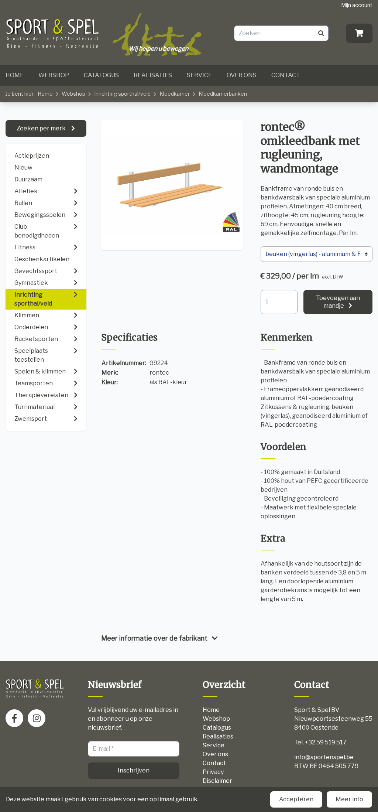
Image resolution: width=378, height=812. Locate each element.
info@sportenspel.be (324, 757)
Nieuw (23, 167)
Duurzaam (28, 179)
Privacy (213, 771)
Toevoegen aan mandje (338, 301)
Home (15, 75)
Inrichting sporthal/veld (122, 94)
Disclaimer (217, 780)
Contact (285, 75)
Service (199, 75)
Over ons (242, 75)
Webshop (53, 75)
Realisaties (153, 75)
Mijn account (356, 5)
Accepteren (296, 799)
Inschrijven (134, 770)
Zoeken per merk (42, 128)
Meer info (349, 799)
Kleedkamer (174, 94)
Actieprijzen (31, 155)
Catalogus (101, 75)
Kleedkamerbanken (223, 94)
